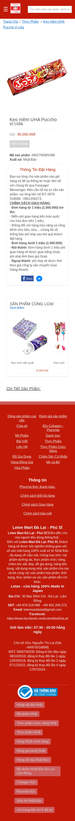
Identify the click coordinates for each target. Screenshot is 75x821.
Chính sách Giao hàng (37, 504)
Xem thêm (17, 307)
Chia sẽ (21, 426)
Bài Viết (22, 441)
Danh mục (53, 435)
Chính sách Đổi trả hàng (37, 495)
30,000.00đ (26, 134)
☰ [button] (5, 9)
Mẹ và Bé (53, 462)
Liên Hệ (22, 447)
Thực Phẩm (30, 21)
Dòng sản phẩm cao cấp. (22, 418)
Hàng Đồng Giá (22, 462)
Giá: (12, 134)
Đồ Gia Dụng (22, 456)
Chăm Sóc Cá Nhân (53, 456)
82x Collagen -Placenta (53, 428)
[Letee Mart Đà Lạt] (15, 8)
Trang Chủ (10, 21)
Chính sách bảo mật (37, 513)
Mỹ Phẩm (22, 435)
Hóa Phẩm (22, 468)
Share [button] (29, 278)
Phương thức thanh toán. (37, 487)
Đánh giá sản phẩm (53, 416)
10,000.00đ (42, 370)
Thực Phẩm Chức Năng (53, 449)
